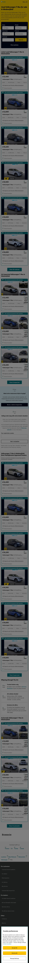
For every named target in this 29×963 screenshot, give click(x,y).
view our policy (7, 944)
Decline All (14, 953)
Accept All (14, 947)
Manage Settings (14, 958)
